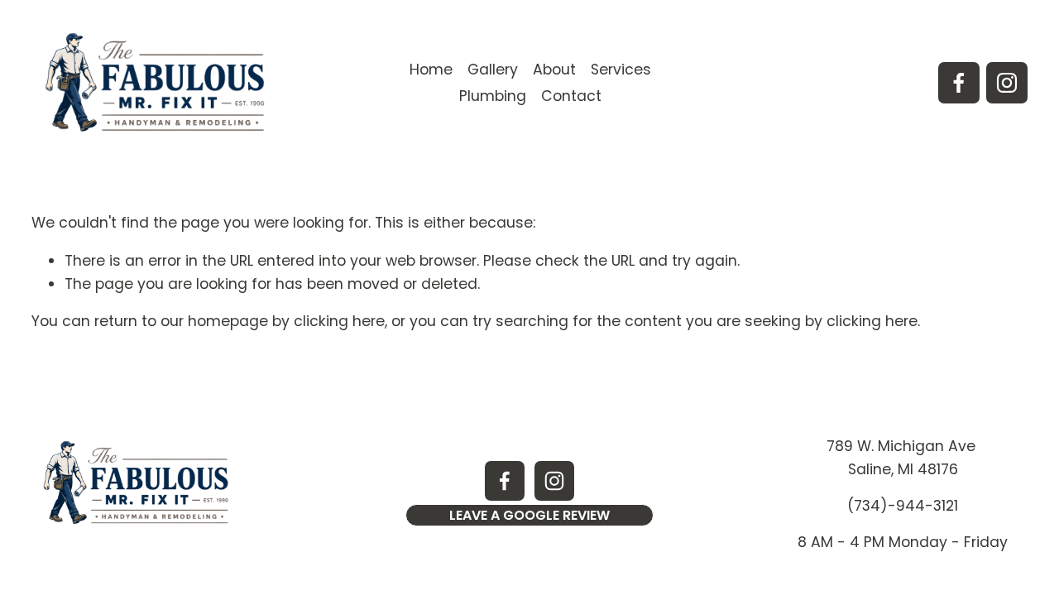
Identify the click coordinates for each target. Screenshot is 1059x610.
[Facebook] (959, 82)
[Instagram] (1007, 82)
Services (621, 69)
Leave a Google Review (529, 515)
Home (431, 69)
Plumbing (492, 96)
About (554, 69)
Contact (571, 96)
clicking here (339, 321)
